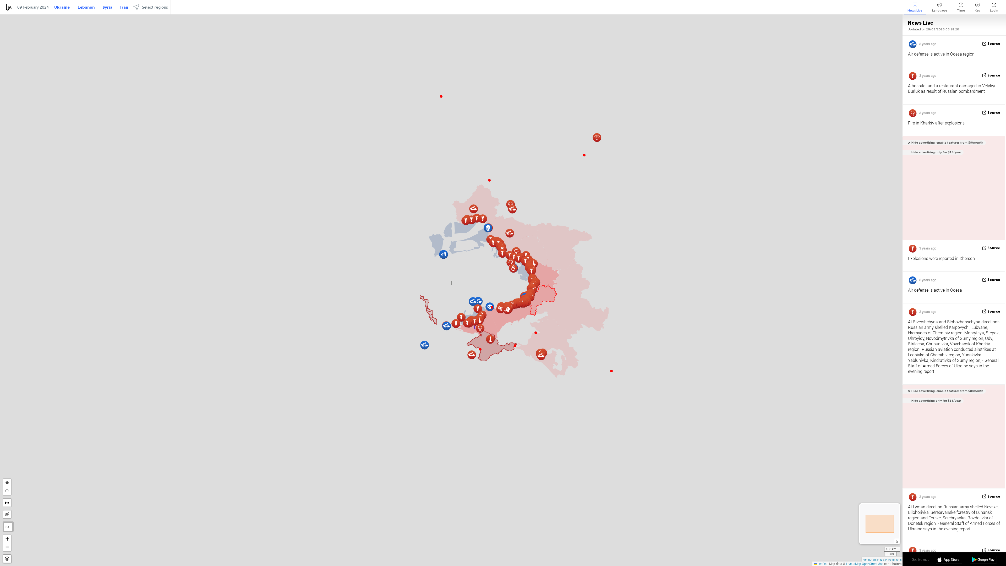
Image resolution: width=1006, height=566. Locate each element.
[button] (492, 307)
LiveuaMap (853, 564)
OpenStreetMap (872, 564)
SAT (8, 527)
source (993, 44)
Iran (124, 7)
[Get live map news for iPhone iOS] (949, 560)
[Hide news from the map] (7, 514)
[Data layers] (7, 559)
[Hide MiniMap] (896, 540)
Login (994, 10)
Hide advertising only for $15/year (936, 152)
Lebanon (86, 7)
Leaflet (822, 564)
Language (939, 10)
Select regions (155, 7)
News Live (914, 10)
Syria (107, 7)
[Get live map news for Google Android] (983, 560)
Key (977, 10)
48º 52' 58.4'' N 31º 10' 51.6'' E (882, 559)
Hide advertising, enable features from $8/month (947, 142)
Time (961, 10)
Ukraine (62, 7)
